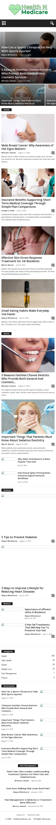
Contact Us (20, 815)
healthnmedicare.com (22, 819)
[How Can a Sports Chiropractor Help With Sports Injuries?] (47, 695)
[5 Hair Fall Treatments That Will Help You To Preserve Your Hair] (12, 631)
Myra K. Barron (7, 265)
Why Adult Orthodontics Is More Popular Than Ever (34, 460)
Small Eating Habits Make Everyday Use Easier (25, 312)
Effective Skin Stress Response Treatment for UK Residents (21, 259)
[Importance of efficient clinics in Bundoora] (12, 612)
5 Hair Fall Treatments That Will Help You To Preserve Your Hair (37, 627)
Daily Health (6, 660)
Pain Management (9, 673)
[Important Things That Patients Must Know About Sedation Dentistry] (22, 98)
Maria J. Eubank (19, 806)
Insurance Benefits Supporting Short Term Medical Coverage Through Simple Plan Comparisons (26, 203)
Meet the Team (34, 815)
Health (4, 656)
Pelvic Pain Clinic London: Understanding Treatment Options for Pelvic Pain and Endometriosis (28, 774)
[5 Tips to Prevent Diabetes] (28, 514)
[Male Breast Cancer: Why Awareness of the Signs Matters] (28, 128)
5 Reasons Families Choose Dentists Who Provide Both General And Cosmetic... (25, 378)
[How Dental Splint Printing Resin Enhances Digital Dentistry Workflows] (8, 476)
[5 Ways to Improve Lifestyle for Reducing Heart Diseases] (28, 565)
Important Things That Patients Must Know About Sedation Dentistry (21, 102)
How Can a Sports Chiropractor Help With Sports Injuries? (26, 49)
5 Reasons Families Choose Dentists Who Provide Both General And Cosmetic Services (26, 73)
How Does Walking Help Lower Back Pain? (28, 788)
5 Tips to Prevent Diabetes (19, 537)
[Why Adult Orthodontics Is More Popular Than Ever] (8, 463)
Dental (4, 665)
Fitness (4, 678)
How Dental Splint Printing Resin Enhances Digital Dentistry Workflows (34, 475)
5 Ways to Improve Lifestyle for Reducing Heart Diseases (22, 589)
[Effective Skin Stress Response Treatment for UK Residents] (28, 240)
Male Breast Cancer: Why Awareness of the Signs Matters (27, 147)
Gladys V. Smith (8, 210)
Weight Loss (6, 669)
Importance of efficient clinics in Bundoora (38, 611)
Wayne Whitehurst (9, 55)
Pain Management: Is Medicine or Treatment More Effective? (28, 801)
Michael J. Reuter (8, 81)
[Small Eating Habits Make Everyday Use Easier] (28, 293)
